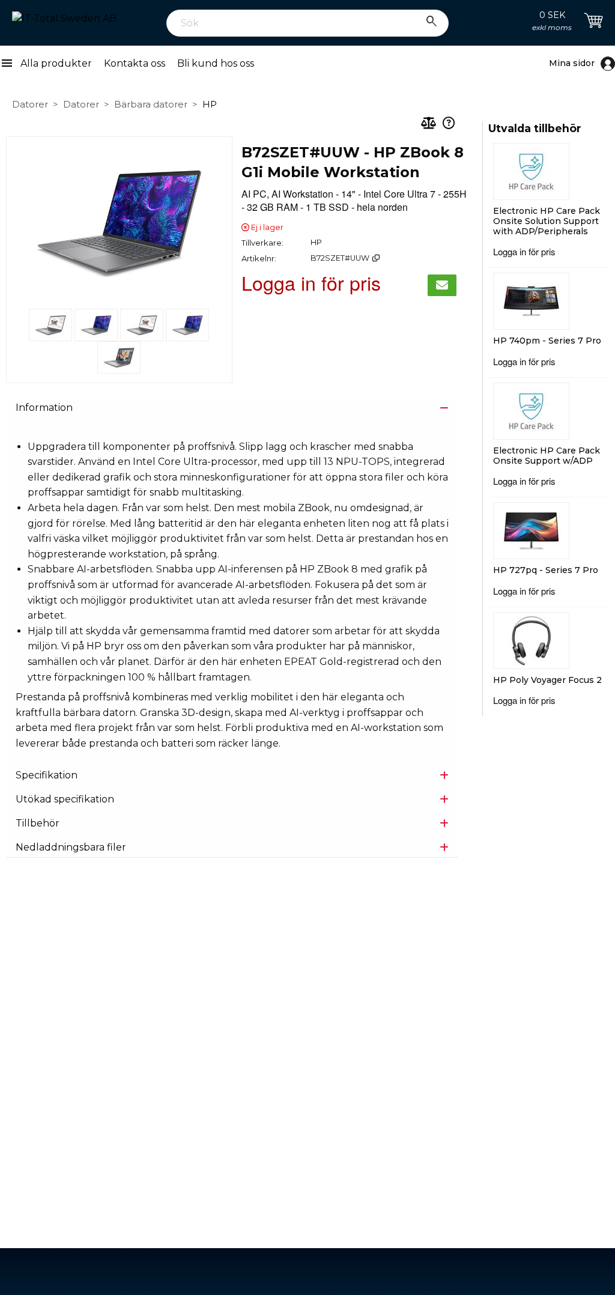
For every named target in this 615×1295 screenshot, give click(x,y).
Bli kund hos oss (215, 63)
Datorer (30, 104)
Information (44, 407)
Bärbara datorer (150, 104)
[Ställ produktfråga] (449, 124)
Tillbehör (37, 823)
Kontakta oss (134, 63)
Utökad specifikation (65, 799)
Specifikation (46, 775)
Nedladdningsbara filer (71, 847)
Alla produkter (46, 63)
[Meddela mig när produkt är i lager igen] (442, 285)
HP (209, 104)
